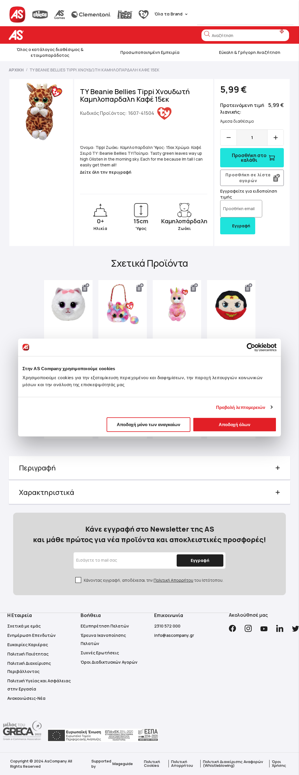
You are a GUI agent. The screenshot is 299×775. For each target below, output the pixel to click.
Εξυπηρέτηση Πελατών (105, 626)
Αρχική (16, 70)
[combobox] (245, 35)
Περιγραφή (37, 467)
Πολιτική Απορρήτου (173, 580)
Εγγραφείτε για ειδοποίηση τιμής (248, 194)
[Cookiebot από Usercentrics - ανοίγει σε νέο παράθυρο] (251, 347)
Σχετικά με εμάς (24, 626)
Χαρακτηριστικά (46, 492)
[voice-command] (282, 31)
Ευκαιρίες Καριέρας (27, 644)
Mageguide (122, 763)
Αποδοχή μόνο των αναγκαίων (148, 424)
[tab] (149, 467)
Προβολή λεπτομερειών (240, 407)
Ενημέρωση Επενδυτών (31, 635)
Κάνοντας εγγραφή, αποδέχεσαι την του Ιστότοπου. (153, 580)
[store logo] (34, 35)
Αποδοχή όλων (234, 424)
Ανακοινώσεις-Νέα (26, 698)
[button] (86, 287)
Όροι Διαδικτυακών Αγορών (109, 662)
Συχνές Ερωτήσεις (100, 653)
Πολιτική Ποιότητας (27, 654)
